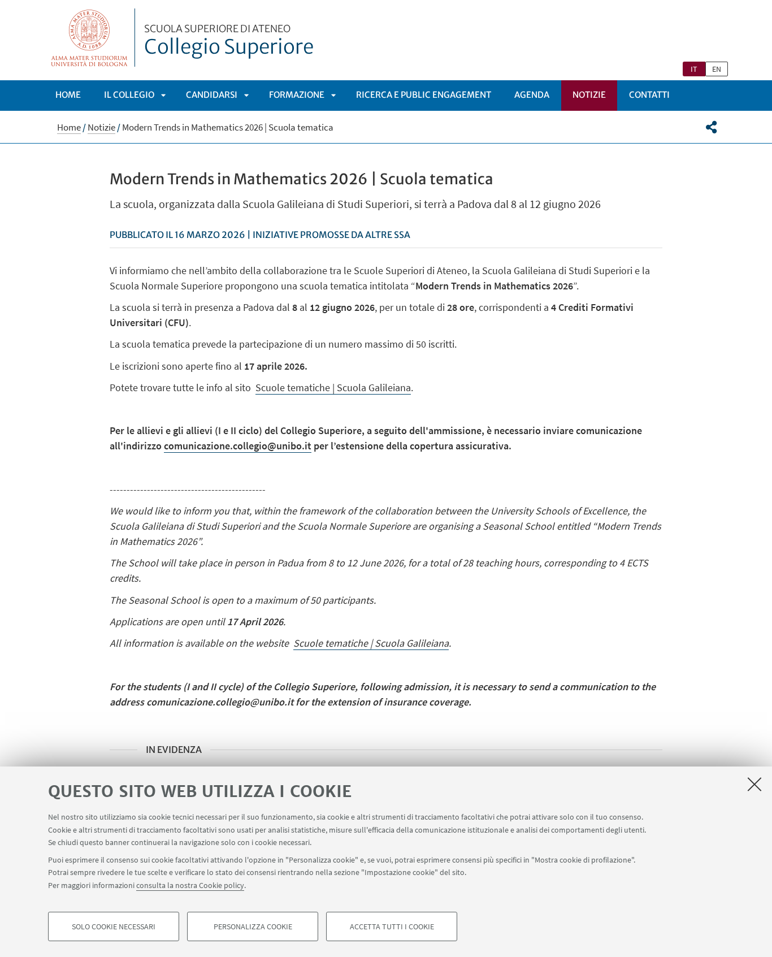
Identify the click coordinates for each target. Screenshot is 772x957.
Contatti (649, 94)
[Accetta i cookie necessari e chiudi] (754, 784)
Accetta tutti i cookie (392, 926)
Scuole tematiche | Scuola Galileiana (333, 387)
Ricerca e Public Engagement (423, 94)
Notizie (589, 94)
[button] (711, 127)
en (716, 69)
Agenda (531, 94)
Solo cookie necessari (113, 926)
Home (68, 94)
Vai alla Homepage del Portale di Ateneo (89, 37)
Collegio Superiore (229, 41)
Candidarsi (211, 94)
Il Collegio (129, 94)
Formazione (296, 94)
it (694, 69)
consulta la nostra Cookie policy (190, 885)
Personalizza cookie (253, 926)
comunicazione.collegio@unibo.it (237, 445)
